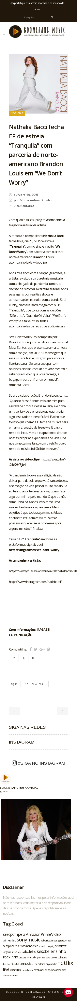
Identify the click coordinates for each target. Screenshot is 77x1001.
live (6, 969)
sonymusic (28, 939)
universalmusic (59, 957)
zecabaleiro (27, 951)
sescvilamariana (10, 975)
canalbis (15, 970)
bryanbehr (51, 964)
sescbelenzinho (51, 951)
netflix (65, 963)
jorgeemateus (10, 951)
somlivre (61, 946)
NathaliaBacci (34, 684)
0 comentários (24, 206)
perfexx (41, 957)
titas (22, 946)
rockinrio (10, 957)
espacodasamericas (56, 970)
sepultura (40, 964)
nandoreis (32, 946)
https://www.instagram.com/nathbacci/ (35, 582)
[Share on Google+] (42, 649)
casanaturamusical (18, 963)
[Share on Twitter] (36, 649)
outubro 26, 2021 (25, 195)
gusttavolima (64, 940)
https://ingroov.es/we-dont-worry (34, 550)
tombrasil (39, 970)
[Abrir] (36, 834)
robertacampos (49, 940)
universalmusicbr (28, 957)
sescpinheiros (11, 946)
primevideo (9, 940)
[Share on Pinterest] (48, 649)
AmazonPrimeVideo (43, 934)
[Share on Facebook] (31, 649)
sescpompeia (14, 934)
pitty (52, 946)
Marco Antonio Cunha (36, 200)
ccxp (48, 957)
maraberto (44, 946)
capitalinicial (27, 970)
